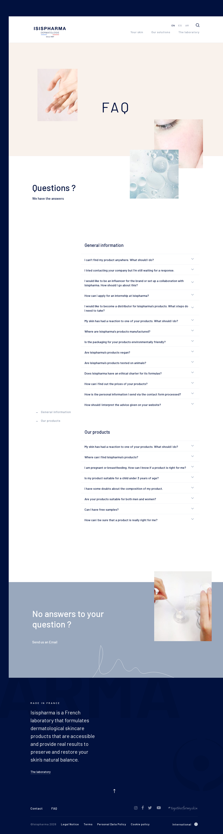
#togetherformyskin (183, 809)
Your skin (136, 32)
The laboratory (188, 32)
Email (53, 643)
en (173, 26)
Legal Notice (70, 824)
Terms (88, 824)
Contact (36, 809)
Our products (50, 420)
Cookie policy (140, 824)
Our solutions (160, 32)
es (180, 26)
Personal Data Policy (111, 824)
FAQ (54, 809)
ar (187, 26)
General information (56, 412)
